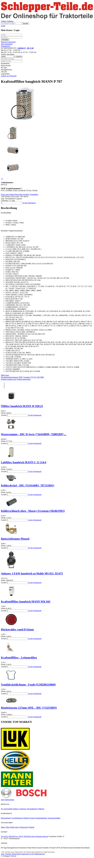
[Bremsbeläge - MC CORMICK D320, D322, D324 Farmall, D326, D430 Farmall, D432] (11, 703)
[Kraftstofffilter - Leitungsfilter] (11, 653)
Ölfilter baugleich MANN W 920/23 (22, 406)
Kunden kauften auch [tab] (9, 379)
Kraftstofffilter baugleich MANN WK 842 (25, 601)
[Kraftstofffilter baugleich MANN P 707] (24, 123)
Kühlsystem (14, 827)
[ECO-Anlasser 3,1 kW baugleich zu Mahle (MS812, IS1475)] (11, 569)
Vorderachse (23, 827)
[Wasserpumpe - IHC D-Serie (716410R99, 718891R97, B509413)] (11, 429)
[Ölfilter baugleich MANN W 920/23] (11, 401)
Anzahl (3, 415)
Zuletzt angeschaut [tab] (23, 379)
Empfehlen (34, 194)
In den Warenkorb (29, 203)
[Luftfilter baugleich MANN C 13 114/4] (11, 457)
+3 (2, 179)
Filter (8, 827)
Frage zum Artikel (7, 194)
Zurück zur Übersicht (8, 76)
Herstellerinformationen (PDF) (12, 377)
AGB (32, 854)
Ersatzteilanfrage (41, 818)
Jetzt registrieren (7, 44)
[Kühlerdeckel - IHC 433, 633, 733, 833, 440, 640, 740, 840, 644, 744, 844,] (11, 481)
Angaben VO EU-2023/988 (33, 377)
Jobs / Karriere (6, 854)
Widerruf (41, 809)
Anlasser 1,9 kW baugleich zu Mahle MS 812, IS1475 (32, 573)
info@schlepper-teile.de (39, 836)
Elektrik (31, 827)
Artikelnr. (10, 21)
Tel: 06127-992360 (8, 836)
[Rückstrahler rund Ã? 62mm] (11, 625)
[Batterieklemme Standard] (11, 534)
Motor (3, 827)
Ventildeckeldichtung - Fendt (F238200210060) (28, 684)
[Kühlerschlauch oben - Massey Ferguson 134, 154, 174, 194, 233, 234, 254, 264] (11, 506)
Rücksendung (6, 818)
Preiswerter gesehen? (22, 194)
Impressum (25, 854)
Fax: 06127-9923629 (22, 836)
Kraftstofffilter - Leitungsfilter (19, 657)
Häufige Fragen (29, 818)
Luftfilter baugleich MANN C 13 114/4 (23, 462)
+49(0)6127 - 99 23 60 (25, 48)
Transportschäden (54, 818)
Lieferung (22, 809)
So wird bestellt (6, 809)
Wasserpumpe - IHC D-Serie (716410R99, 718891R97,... (33, 434)
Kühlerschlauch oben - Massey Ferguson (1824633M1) (33, 510)
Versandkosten (32, 809)
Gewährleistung (17, 818)
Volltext (4, 21)
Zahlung (16, 809)
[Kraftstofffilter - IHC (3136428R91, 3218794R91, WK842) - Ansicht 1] (11, 597)
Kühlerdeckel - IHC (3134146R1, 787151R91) (27, 485)
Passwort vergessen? (8, 42)
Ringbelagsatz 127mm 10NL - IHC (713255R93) (29, 707)
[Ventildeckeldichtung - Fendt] (11, 680)
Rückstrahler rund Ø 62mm (17, 629)
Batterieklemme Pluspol (15, 538)
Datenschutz (16, 854)
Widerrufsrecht (39, 854)
